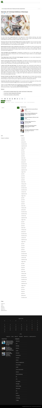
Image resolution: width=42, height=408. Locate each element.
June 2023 (23, 199)
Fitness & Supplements (20, 362)
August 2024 (23, 171)
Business (12, 102)
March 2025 (23, 157)
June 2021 (23, 245)
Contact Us (3, 303)
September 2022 (24, 217)
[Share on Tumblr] (20, 99)
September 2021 (24, 239)
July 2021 (22, 243)
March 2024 (23, 181)
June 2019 (23, 289)
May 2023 (23, 201)
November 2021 (24, 235)
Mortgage (17, 383)
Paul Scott (2, 13)
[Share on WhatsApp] (12, 99)
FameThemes (39, 406)
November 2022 (24, 213)
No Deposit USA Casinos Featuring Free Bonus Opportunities (14, 8)
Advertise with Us (4, 310)
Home (2, 304)
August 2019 (23, 285)
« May (20, 333)
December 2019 (24, 277)
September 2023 (24, 193)
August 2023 (23, 195)
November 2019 (24, 279)
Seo (16, 390)
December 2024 (24, 163)
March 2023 (23, 205)
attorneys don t (8, 102)
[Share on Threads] (22, 99)
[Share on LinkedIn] (10, 99)
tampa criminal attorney (30, 102)
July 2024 (22, 173)
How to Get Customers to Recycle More (11, 94)
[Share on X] (7, 99)
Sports (17, 393)
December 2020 (24, 253)
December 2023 (24, 187)
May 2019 (23, 291)
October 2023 (23, 191)
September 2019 (24, 283)
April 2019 (23, 293)
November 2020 (24, 255)
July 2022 (22, 221)
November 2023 (24, 189)
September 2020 (24, 259)
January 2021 (23, 251)
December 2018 (24, 297)
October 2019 (23, 281)
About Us (2, 306)
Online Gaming (18, 386)
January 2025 (23, 161)
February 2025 (23, 159)
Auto (17, 343)
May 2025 (23, 153)
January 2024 (23, 185)
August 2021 (23, 241)
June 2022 (23, 223)
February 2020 (23, 273)
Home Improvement (19, 369)
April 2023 (23, 203)
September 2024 (24, 169)
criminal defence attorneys (19, 102)
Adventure (18, 341)
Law (16, 378)
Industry (17, 371)
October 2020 (23, 257)
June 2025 (23, 151)
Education (17, 352)
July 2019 (22, 287)
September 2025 (24, 145)
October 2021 (23, 237)
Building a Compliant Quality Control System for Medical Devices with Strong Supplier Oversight (10, 343)
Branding (17, 345)
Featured (17, 357)
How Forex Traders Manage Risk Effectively (12, 93)
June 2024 (23, 175)
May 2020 (23, 267)
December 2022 (24, 211)
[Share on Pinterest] (15, 99)
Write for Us (3, 309)
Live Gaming (18, 381)
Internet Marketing (19, 374)
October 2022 (23, 215)
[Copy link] (25, 99)
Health (17, 367)
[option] (21, 8)
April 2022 (23, 225)
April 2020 (23, 269)
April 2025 (23, 155)
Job (16, 376)
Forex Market (18, 364)
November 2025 (24, 143)
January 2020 (23, 275)
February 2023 (23, 207)
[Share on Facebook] (5, 99)
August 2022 (23, 219)
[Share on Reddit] (17, 99)
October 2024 (23, 167)
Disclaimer (3, 307)
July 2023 (22, 197)
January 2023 (23, 209)
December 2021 (24, 233)
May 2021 (23, 247)
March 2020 (23, 271)
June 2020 (23, 265)
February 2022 (23, 229)
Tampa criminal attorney (22, 85)
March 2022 (23, 227)
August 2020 (23, 261)
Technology (18, 397)
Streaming (17, 395)
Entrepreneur (18, 355)
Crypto (17, 350)
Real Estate (18, 388)
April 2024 (23, 179)
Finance (17, 360)
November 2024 (24, 165)
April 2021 (23, 249)
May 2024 (23, 177)
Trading (17, 400)
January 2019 (23, 295)
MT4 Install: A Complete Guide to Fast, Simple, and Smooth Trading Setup (18, 91)
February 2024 (23, 183)
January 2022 (23, 231)
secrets (25, 102)
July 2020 (22, 263)
